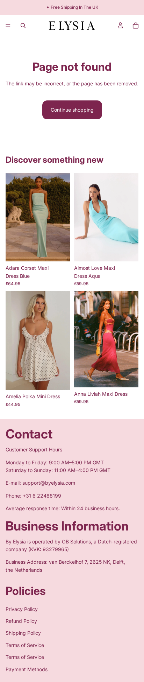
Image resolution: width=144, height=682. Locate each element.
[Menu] (8, 25)
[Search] (23, 25)
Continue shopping (72, 110)
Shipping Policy (23, 633)
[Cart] (135, 25)
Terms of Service (25, 645)
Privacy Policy (22, 609)
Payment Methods (27, 669)
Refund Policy (21, 621)
